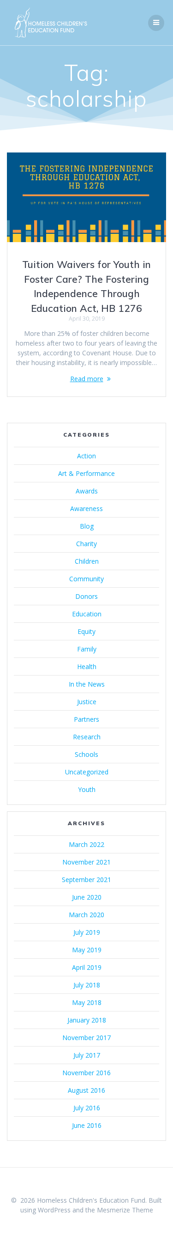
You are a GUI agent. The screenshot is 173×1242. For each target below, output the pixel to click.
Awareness (86, 508)
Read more (86, 378)
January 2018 (86, 1020)
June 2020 (86, 897)
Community (86, 578)
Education (86, 613)
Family (86, 649)
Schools (86, 754)
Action (86, 455)
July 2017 (86, 1055)
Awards (87, 491)
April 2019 (86, 967)
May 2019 (86, 949)
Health (86, 666)
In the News (87, 684)
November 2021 (86, 862)
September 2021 (86, 879)
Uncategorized (86, 771)
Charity (86, 543)
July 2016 (86, 1107)
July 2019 (86, 932)
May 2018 (86, 1002)
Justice (86, 701)
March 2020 (86, 914)
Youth (86, 789)
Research (87, 736)
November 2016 (86, 1072)
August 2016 (86, 1090)
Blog (87, 526)
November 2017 (86, 1037)
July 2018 (86, 984)
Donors (86, 596)
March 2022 (86, 844)
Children (87, 561)
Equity (86, 631)
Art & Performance (86, 473)
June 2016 (86, 1125)
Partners (86, 719)
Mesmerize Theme (125, 1209)
